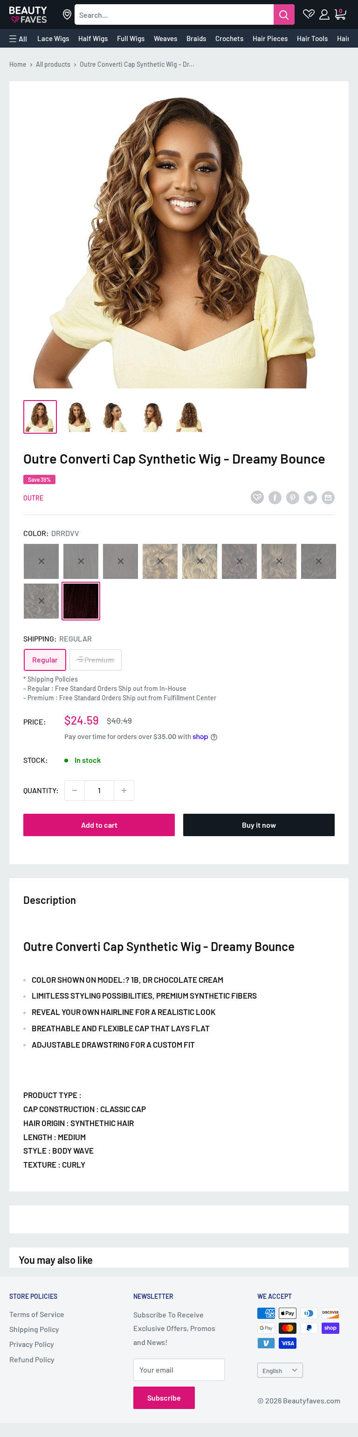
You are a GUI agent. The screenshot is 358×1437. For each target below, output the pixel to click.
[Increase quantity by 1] (124, 790)
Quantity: (41, 790)
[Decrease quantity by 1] (74, 790)
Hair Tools (312, 38)
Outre (33, 498)
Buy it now (259, 824)
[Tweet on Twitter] (310, 497)
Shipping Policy (34, 1328)
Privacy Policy (31, 1343)
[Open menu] (18, 38)
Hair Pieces (270, 38)
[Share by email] (328, 497)
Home (18, 64)
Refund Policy (32, 1359)
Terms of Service (36, 1314)
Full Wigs (131, 38)
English (272, 1370)
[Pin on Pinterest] (292, 497)
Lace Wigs (53, 38)
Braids (196, 38)
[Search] (284, 14)
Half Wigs (93, 38)
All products (53, 64)
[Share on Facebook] (275, 497)
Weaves (165, 38)
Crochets (229, 38)
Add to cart (99, 824)
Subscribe (164, 1397)
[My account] (325, 14)
